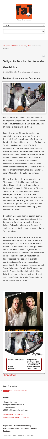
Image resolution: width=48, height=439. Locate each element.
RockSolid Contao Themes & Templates (19, 436)
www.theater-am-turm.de (13, 414)
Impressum (7, 426)
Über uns (23, 46)
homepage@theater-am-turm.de (16, 417)
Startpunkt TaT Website (10, 46)
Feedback (6, 431)
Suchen (43, 31)
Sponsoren (25, 428)
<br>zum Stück (9, 375)
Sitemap (34, 428)
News (29, 46)
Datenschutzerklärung (22, 426)
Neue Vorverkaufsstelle (15, 391)
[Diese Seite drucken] (43, 56)
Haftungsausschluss (11, 428)
